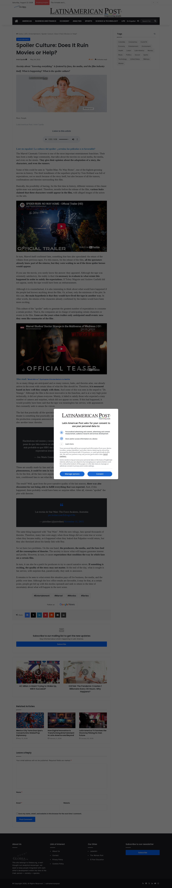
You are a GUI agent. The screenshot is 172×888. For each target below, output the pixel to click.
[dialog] (86, 444)
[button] (86, 444)
